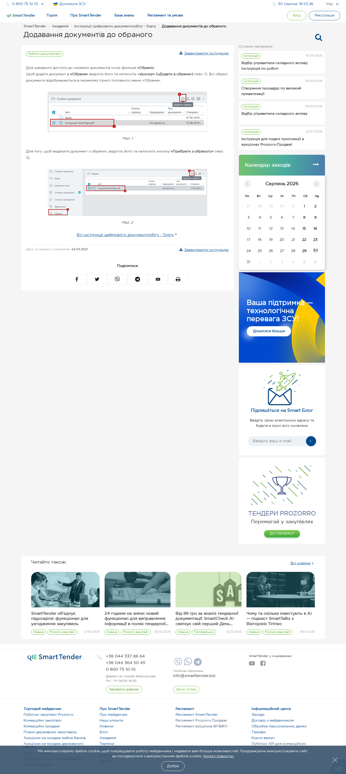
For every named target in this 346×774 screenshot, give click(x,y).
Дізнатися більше (269, 331)
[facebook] (263, 664)
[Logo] (21, 15)
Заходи (258, 714)
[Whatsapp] (187, 664)
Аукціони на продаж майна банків (55, 738)
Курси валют (263, 738)
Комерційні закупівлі (43, 720)
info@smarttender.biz (194, 676)
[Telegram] (197, 664)
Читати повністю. (218, 756)
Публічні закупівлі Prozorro (48, 714)
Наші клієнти (111, 720)
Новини (106, 726)
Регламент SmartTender (197, 714)
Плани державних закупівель (50, 732)
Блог (104, 732)
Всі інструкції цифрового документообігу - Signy (125, 235)
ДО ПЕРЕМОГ (282, 533)
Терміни (107, 743)
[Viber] (177, 664)
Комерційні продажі (42, 726)
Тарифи (259, 732)
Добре (173, 766)
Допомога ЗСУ (73, 4)
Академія (108, 738)
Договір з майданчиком (273, 720)
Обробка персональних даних (279, 726)
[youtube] (252, 664)
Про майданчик (113, 714)
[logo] (54, 657)
